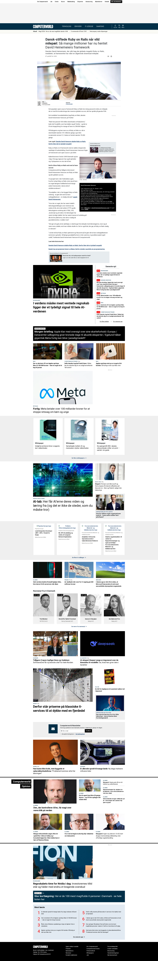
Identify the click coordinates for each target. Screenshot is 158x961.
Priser (35, 703)
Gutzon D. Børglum (91, 619)
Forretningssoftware (107, 312)
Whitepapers (90, 953)
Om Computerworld (42, 1)
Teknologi (66, 26)
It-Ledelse (89, 26)
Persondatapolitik (112, 946)
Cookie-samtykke (112, 948)
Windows (98, 579)
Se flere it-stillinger (78, 557)
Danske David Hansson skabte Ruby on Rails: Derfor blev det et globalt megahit (75, 245)
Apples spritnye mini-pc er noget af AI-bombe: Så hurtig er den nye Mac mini (58, 931)
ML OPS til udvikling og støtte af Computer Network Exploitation (66, 535)
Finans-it (67, 579)
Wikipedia (87, 208)
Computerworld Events (93, 948)
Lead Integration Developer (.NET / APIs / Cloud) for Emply (43, 533)
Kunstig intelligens (39, 498)
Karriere (35, 658)
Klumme (35, 579)
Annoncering (89, 1)
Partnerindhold (90, 951)
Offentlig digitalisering (95, 145)
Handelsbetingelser (113, 953)
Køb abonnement (116, 1)
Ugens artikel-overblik (72, 946)
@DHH (86, 209)
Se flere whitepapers (78, 458)
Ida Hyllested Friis (114, 619)
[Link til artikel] (63, 281)
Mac (102, 302)
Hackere (82, 766)
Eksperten (80, 1)
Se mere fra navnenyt (78, 626)
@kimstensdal (69, 104)
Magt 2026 (98, 481)
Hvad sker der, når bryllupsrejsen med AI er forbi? (77, 255)
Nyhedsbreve (98, 1)
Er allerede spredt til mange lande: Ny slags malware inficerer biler (59, 913)
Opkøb (35, 766)
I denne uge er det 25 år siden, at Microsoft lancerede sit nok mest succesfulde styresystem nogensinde (103, 919)
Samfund (100, 26)
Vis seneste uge (117, 321)
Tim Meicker (44, 619)
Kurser (63, 1)
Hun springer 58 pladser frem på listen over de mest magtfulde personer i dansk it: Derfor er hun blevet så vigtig (103, 925)
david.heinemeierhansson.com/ (100, 208)
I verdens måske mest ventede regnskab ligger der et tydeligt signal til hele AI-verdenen (109, 274)
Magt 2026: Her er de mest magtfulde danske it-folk (53, 31)
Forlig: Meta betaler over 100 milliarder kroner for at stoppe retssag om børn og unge (109, 297)
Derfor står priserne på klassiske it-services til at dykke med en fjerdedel (103, 913)
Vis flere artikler (104, 321)
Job (51, 1)
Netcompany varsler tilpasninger (98, 31)
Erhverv (78, 26)
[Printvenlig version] (111, 56)
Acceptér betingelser (68, 734)
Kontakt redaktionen (71, 955)
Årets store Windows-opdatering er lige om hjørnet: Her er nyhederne (58, 925)
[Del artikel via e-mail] (109, 56)
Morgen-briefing (106, 280)
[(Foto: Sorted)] (97, 167)
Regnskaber (36, 300)
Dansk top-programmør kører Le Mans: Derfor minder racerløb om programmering (77, 249)
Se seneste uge (78, 937)
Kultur (97, 687)
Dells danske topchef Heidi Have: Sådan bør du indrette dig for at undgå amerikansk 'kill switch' (110, 316)
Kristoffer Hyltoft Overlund (67, 619)
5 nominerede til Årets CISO (79, 31)
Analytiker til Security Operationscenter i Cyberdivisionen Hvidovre (90, 539)
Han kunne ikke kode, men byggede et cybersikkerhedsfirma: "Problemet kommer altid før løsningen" (103, 931)
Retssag (103, 293)
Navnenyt (68, 953)
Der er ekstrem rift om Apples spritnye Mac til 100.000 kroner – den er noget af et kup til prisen (110, 306)
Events (57, 1)
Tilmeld (88, 730)
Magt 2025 (38, 893)
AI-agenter (83, 658)
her (111, 201)
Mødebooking (71, 1)
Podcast (68, 948)
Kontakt (107, 1)
